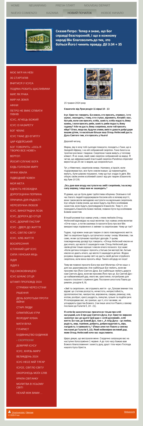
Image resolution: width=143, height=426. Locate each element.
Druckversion (18, 412)
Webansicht (129, 412)
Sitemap (29, 412)
